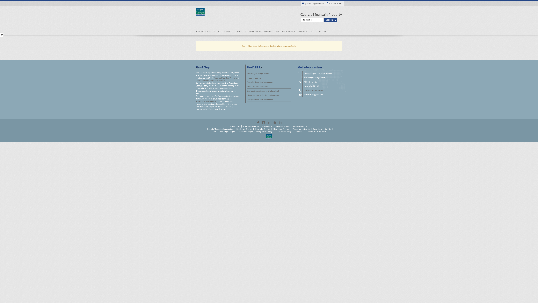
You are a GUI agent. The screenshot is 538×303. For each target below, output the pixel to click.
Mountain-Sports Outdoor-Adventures (294, 31)
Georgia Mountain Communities (259, 31)
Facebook (263, 122)
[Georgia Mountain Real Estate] (269, 136)
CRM (214, 131)
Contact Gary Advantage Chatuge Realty (263, 91)
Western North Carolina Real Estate (210, 80)
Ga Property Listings (233, 31)
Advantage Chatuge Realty (207, 101)
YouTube (275, 122)
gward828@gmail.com (314, 3)
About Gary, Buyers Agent (257, 86)
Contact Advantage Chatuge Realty (257, 126)
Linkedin (280, 122)
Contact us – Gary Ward (316, 131)
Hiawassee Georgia (281, 129)
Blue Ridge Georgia (244, 129)
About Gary (235, 126)
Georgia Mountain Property (208, 31)
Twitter (258, 122)
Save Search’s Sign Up (322, 129)
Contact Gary (321, 31)
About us (299, 131)
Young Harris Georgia (301, 129)
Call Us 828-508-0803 (313, 90)
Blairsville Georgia (262, 129)
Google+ (269, 122)
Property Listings (254, 78)
